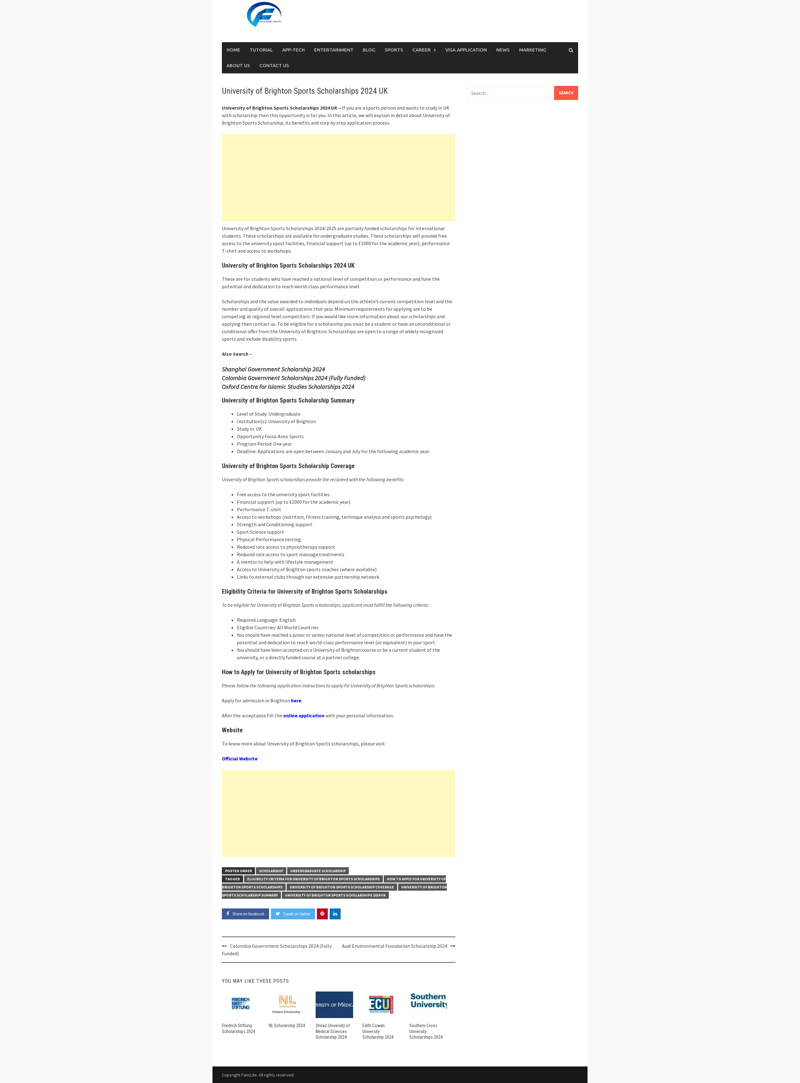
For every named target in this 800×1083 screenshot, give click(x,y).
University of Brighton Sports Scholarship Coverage (342, 887)
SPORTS (394, 49)
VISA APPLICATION (466, 49)
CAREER (421, 49)
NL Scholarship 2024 (287, 1025)
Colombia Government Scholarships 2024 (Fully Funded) (294, 378)
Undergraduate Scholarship (318, 870)
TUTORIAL (261, 49)
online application (303, 715)
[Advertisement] (338, 177)
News (503, 49)
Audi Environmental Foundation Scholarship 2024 (394, 946)
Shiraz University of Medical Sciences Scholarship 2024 (333, 1031)
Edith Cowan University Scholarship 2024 (377, 1031)
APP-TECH (293, 49)
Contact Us (274, 65)
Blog (369, 49)
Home (233, 49)
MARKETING (532, 49)
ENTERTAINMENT (333, 49)
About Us (238, 65)
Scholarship (271, 870)
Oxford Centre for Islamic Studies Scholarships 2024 (288, 386)
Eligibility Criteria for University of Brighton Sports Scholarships (313, 879)
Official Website (240, 758)
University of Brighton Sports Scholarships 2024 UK (335, 895)
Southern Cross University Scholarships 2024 (425, 1031)
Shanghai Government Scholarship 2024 (273, 369)
